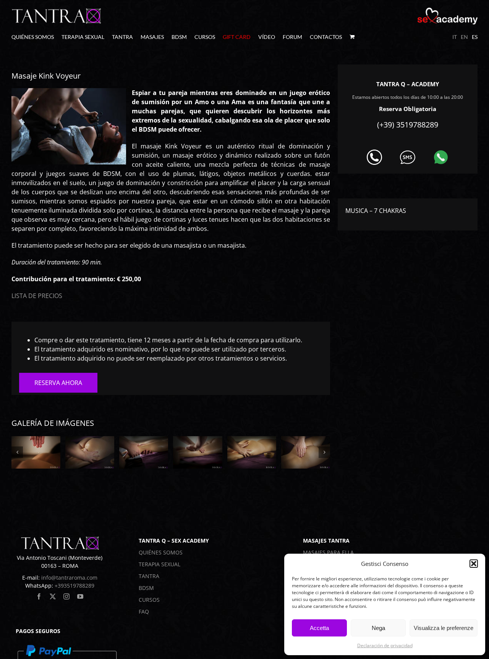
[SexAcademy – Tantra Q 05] (251, 452)
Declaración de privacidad (385, 645)
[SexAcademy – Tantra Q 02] (89, 452)
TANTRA (149, 576)
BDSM (146, 587)
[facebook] (39, 596)
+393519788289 (74, 585)
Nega (378, 628)
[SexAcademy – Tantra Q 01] (35, 452)
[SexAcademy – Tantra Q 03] (143, 452)
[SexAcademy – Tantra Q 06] (305, 452)
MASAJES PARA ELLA (328, 552)
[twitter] (53, 596)
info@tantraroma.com (69, 577)
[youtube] (80, 596)
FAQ (144, 611)
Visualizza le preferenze (443, 628)
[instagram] (66, 596)
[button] (474, 563)
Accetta (319, 628)
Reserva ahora (58, 383)
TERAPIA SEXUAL (159, 564)
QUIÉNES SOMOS (161, 552)
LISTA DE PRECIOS (36, 296)
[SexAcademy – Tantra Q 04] (197, 452)
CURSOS (149, 599)
